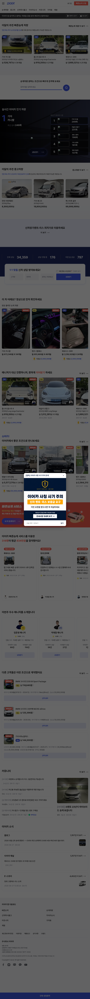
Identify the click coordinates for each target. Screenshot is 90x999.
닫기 (62, 523)
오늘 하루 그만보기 (32, 523)
